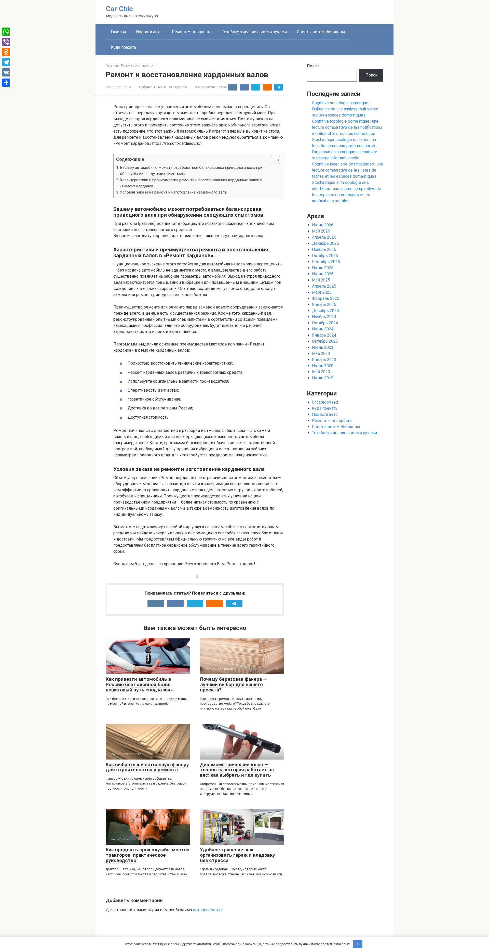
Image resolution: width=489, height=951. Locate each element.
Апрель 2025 (324, 286)
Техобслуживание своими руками (254, 31)
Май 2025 (321, 280)
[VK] (6, 72)
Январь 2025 (324, 304)
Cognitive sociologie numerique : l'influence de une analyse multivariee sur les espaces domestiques (345, 109)
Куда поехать (123, 47)
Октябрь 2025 (325, 255)
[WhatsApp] (6, 32)
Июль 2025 (322, 267)
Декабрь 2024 (325, 310)
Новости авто (149, 31)
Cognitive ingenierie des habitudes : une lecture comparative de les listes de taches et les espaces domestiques (347, 170)
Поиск (313, 65)
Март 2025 (322, 292)
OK (358, 944)
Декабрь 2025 (325, 243)
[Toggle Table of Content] (273, 160)
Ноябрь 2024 (324, 316)
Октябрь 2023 (325, 341)
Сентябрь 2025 (326, 261)
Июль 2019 (322, 378)
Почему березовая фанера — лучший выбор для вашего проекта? (233, 684)
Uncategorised (325, 402)
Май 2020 (321, 371)
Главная (118, 31)
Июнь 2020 (322, 365)
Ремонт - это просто (170, 87)
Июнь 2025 (322, 274)
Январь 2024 (324, 335)
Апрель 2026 (324, 237)
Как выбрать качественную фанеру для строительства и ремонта (147, 767)
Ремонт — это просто (192, 31)
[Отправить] (6, 83)
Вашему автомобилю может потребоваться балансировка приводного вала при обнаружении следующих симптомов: (191, 170)
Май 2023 (321, 353)
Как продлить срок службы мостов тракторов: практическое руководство (147, 855)
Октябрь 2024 (325, 322)
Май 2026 (321, 231)
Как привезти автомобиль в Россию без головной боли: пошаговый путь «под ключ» (139, 684)
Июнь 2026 (322, 225)
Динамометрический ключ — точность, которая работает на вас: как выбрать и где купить (237, 770)
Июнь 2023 (322, 347)
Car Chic (119, 9)
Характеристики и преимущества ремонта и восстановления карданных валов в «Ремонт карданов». (191, 183)
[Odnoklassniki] (6, 52)
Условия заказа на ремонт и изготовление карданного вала (173, 192)
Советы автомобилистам (321, 31)
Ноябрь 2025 (324, 249)
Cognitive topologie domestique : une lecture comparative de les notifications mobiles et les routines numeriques (347, 127)
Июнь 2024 (322, 329)
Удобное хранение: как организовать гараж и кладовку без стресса (237, 855)
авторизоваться (208, 909)
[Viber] (6, 42)
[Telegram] (6, 62)
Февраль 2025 (325, 298)
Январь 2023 (324, 359)
